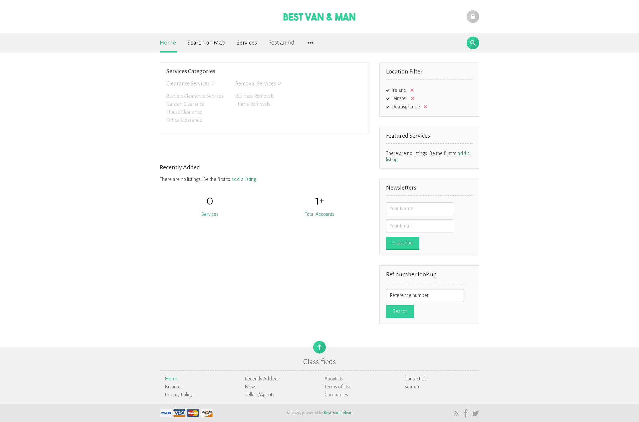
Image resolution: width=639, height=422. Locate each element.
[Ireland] (411, 90)
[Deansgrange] (424, 106)
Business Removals (254, 96)
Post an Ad (281, 42)
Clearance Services (188, 84)
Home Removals (252, 104)
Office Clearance (184, 120)
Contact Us (415, 378)
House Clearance (184, 112)
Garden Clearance (185, 104)
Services (247, 42)
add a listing (243, 179)
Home (168, 42)
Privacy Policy (179, 394)
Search (411, 386)
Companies (336, 394)
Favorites (174, 386)
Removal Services (255, 84)
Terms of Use (337, 386)
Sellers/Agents (259, 394)
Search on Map (206, 42)
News (251, 386)
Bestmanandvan (338, 413)
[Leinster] (411, 98)
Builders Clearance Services (194, 96)
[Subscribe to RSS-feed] (455, 413)
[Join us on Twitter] (474, 413)
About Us (333, 378)
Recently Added (261, 378)
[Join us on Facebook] (465, 413)
